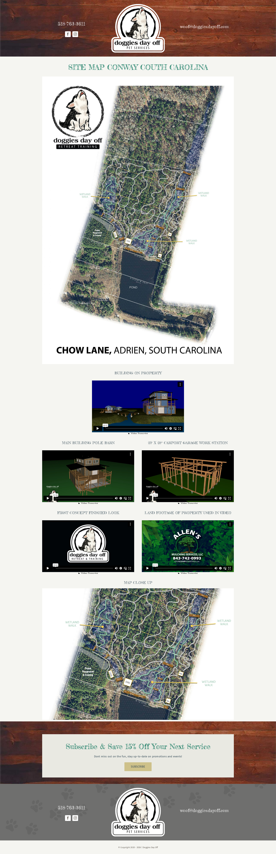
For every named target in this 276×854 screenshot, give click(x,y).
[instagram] (75, 34)
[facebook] (68, 34)
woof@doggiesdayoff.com (204, 26)
